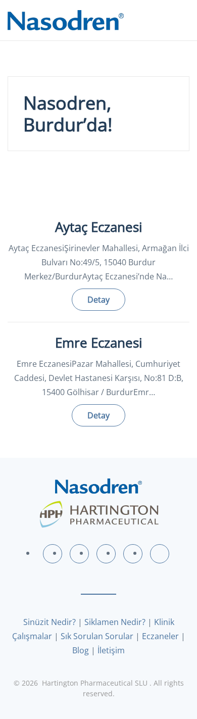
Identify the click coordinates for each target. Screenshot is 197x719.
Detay (98, 299)
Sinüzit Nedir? (49, 622)
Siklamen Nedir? (114, 622)
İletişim (111, 650)
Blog (80, 650)
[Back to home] (66, 20)
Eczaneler (160, 636)
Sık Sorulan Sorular (97, 636)
